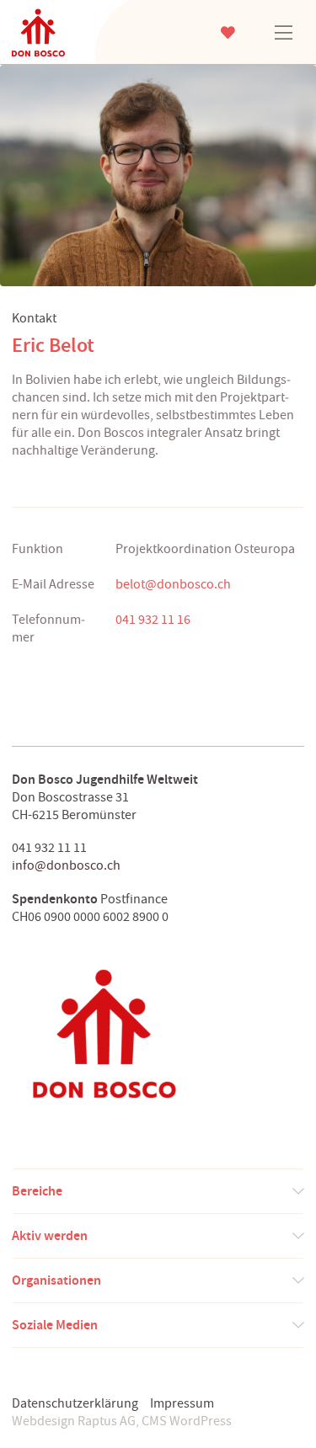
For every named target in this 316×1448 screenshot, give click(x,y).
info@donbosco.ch (66, 865)
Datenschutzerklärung (75, 1403)
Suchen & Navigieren (283, 32)
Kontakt (34, 318)
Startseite (59, 32)
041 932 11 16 (152, 619)
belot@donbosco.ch (173, 584)
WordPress (200, 1421)
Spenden (227, 32)
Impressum (182, 1403)
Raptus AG (107, 1421)
